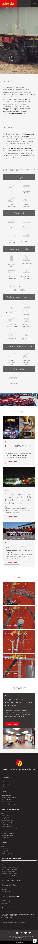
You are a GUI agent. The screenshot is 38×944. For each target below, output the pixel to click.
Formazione (4, 903)
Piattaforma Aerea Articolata (9, 869)
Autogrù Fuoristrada (7, 820)
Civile (2, 846)
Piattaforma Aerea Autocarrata (9, 867)
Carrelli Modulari (5, 815)
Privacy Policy (20, 936)
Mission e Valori (5, 784)
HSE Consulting (5, 901)
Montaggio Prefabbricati (8, 833)
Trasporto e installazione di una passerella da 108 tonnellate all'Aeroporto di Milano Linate (17, 914)
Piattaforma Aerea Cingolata (9, 873)
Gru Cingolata (5, 813)
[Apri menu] (34, 3)
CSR (2, 786)
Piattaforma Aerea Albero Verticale (10, 880)
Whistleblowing (19, 937)
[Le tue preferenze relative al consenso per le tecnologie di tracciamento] (35, 941)
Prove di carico (5, 831)
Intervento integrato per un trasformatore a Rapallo (15, 920)
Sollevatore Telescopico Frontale (10, 878)
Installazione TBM (6, 799)
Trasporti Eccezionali (7, 824)
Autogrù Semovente (6, 822)
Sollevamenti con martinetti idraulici (11, 829)
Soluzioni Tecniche (6, 801)
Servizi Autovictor (6, 795)
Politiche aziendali (6, 891)
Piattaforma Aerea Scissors (8, 871)
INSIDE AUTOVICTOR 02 (8, 912)
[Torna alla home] (8, 3)
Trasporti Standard (6, 826)
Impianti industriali (6, 853)
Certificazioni (4, 889)
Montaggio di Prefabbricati (8, 797)
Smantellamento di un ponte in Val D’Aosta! (13, 922)
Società (3, 782)
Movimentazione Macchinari (9, 835)
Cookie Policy (28, 936)
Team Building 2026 (6, 917)
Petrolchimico (5, 848)
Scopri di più (12, 461)
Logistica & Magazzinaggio (8, 804)
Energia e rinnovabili (7, 851)
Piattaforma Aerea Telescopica (9, 865)
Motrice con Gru (5, 837)
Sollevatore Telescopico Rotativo (10, 876)
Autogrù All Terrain (6, 818)
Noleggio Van (5, 862)
